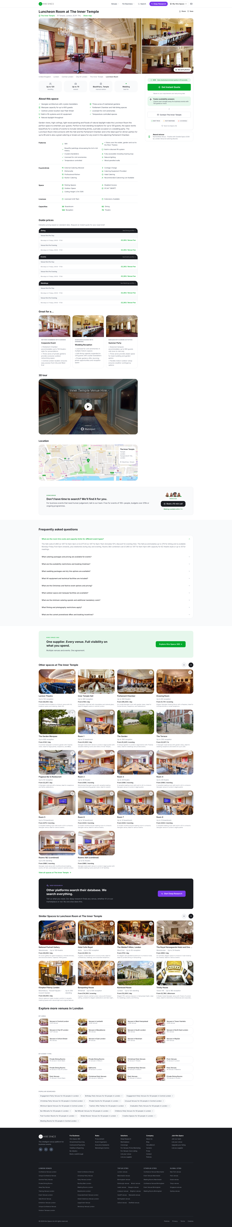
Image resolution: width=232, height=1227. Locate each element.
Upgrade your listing (178, 1145)
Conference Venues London (47, 1172)
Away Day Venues (44, 1187)
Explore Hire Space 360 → (170, 644)
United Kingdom (45, 77)
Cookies (190, 1221)
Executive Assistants (102, 1145)
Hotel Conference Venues (86, 1172)
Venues (114, 4)
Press (148, 1151)
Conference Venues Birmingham (154, 1183)
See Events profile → (129, 257)
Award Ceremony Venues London (88, 1199)
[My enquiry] (191, 4)
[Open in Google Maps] (88, 463)
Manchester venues (123, 1176)
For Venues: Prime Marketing (130, 1148)
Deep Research (160, 4)
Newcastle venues (134, 1195)
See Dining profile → (129, 230)
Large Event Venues (84, 1203)
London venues (122, 1172)
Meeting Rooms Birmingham (153, 1191)
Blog (147, 1142)
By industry (73, 1151)
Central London (67, 77)
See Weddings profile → (128, 283)
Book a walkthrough (76, 1154)
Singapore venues (175, 1187)
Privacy (175, 1221)
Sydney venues (175, 1191)
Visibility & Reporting (77, 1148)
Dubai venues (174, 1179)
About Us (149, 1139)
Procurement (99, 1139)
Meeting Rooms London (85, 1187)
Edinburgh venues (123, 1183)
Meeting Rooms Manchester (153, 1179)
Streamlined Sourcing (77, 1142)
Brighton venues (135, 1191)
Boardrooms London (84, 1191)
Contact (149, 1154)
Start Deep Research (173, 893)
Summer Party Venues (46, 1179)
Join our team (176, 1139)
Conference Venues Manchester (154, 1172)
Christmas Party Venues (85, 1176)
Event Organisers (101, 1142)
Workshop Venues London (86, 1206)
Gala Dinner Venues (45, 1199)
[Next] (190, 665)
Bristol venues (135, 1183)
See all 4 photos (184, 70)
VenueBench (150, 1145)
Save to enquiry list (170, 126)
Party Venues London (84, 1179)
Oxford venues (122, 1203)
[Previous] (184, 665)
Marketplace (125, 1142)
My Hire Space (178, 4)
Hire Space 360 (75, 1139)
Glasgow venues (133, 1187)
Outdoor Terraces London (47, 1210)
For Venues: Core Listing (129, 1151)
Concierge (124, 1145)
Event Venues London (46, 1195)
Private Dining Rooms (45, 1183)
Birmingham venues (123, 1179)
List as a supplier (126, 1157)
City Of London (81, 77)
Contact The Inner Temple (170, 115)
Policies (149, 1157)
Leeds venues (121, 1187)
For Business (127, 4)
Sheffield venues (134, 1203)
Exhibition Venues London (47, 1203)
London (56, 77)
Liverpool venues (122, 1191)
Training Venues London (46, 1191)
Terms (183, 1221)
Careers (149, 1148)
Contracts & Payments (77, 1145)
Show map (87, 16)
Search (143, 4)
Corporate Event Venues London (88, 1195)
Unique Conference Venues (47, 1176)
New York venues (175, 1172)
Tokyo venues (174, 1183)
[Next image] (72, 681)
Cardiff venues (122, 1195)
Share (183, 11)
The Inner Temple (48, 16)
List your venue (126, 1154)
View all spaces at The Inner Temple (54, 872)
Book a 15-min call (175, 504)
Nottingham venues (123, 1199)
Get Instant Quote (171, 87)
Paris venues (174, 1176)
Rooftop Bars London (84, 1183)
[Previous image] (41, 681)
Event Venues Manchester (152, 1176)
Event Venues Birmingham (152, 1187)
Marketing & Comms (102, 1148)
